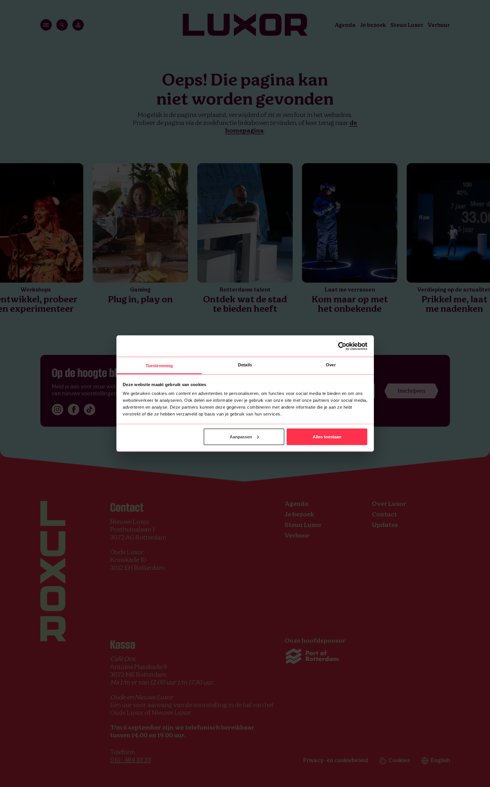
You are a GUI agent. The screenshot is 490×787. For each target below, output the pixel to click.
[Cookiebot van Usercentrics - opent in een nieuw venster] (342, 346)
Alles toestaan (327, 436)
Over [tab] (331, 364)
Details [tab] (245, 364)
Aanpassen (241, 436)
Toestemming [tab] (159, 365)
